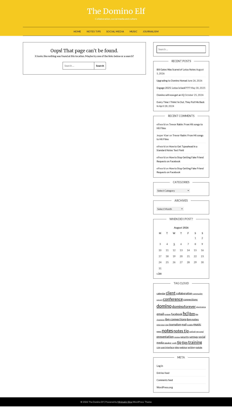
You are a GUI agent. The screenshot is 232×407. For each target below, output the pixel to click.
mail (184, 324)
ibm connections (175, 319)
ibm (192, 313)
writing (191, 347)
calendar (161, 293)
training (195, 342)
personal (200, 332)
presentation (165, 336)
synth (174, 343)
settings (193, 336)
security (184, 336)
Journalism (150, 31)
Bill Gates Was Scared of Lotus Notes (176, 69)
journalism (175, 324)
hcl (186, 313)
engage (167, 314)
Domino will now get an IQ (170, 94)
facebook (176, 314)
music (197, 324)
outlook (192, 332)
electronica (201, 307)
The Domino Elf (116, 11)
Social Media (115, 31)
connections (190, 299)
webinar (183, 347)
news (159, 331)
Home (77, 31)
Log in (160, 365)
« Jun (159, 273)
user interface (167, 347)
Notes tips (94, 31)
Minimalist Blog (125, 402)
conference (173, 299)
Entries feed (163, 372)
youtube (198, 347)
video (177, 347)
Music (133, 31)
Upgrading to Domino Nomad (172, 80)
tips (185, 342)
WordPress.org (165, 387)
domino (164, 306)
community (197, 293)
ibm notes (193, 319)
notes (167, 330)
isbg (167, 325)
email (160, 314)
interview (161, 325)
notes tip (181, 331)
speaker (167, 343)
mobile (190, 325)
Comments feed (165, 380)
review (177, 337)
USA (158, 347)
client (170, 293)
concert (160, 300)
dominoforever (184, 306)
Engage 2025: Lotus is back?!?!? (173, 87)
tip (179, 342)
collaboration (184, 293)
